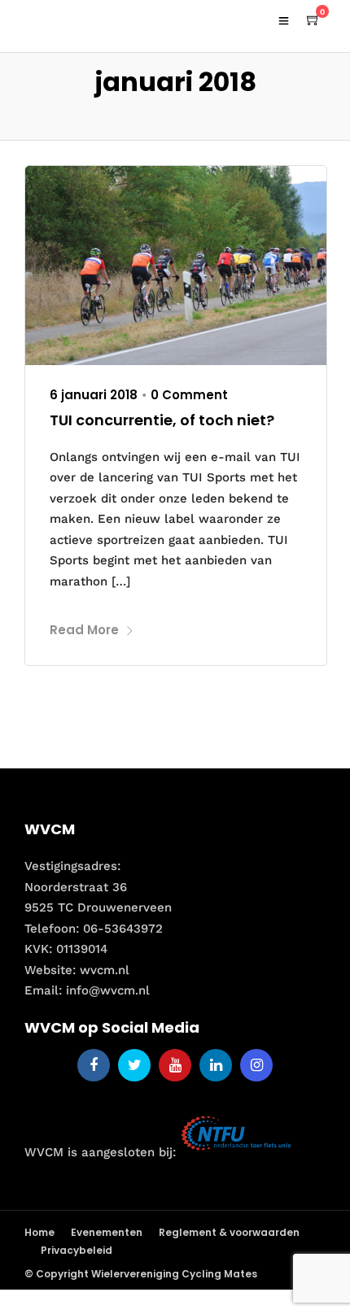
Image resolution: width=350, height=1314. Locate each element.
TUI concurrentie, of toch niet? (162, 420)
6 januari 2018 (94, 394)
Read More (84, 629)
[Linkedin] (215, 1065)
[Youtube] (175, 1065)
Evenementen (106, 1232)
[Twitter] (134, 1065)
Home (39, 1232)
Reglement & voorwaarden (229, 1232)
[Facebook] (93, 1065)
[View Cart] (313, 20)
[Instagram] (256, 1065)
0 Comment (189, 394)
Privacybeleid (76, 1250)
